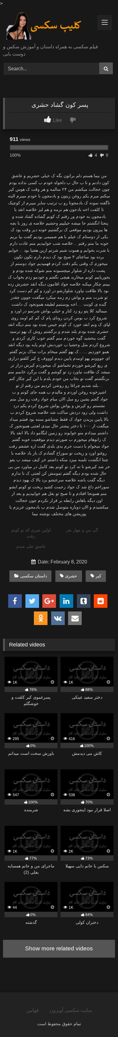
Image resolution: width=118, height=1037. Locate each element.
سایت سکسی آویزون (71, 1010)
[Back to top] (99, 1019)
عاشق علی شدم (31, 546)
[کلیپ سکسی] (48, 26)
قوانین (32, 1010)
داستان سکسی (33, 575)
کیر (98, 575)
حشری (71, 575)
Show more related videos (59, 948)
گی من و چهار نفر (82, 530)
